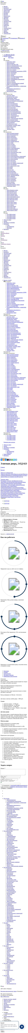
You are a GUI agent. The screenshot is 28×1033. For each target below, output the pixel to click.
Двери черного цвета (12, 210)
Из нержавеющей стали (13, 829)
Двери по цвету (5, 474)
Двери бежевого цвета (12, 190)
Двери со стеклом (11, 82)
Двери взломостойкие (12, 149)
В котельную (10, 872)
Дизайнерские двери (12, 124)
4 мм (8, 974)
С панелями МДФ (11, 812)
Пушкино (6, 24)
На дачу (9, 877)
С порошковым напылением (14, 801)
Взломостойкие (10, 893)
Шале (8, 958)
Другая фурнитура (11, 983)
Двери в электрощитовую (13, 148)
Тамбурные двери (11, 186)
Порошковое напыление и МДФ (15, 808)
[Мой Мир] (6, 460)
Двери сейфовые (11, 176)
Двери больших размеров (13, 99)
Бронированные (11, 890)
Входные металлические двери (8, 991)
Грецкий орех (10, 940)
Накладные (9, 844)
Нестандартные (10, 859)
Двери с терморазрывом (13, 115)
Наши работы (7, 454)
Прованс (9, 959)
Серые (8, 927)
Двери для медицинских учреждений (16, 156)
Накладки (9, 981)
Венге (8, 933)
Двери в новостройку (12, 138)
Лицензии (9, 228)
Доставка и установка (9, 222)
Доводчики (9, 978)
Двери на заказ (7, 219)
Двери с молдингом (12, 114)
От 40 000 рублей (11, 218)
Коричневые (10, 928)
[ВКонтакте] (1, 460)
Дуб (8, 943)
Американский (10, 955)
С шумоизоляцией (11, 891)
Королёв (6, 14)
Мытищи (6, 18)
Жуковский (6, 12)
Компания (6, 224)
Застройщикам (10, 226)
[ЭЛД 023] (6, 501)
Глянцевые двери (11, 61)
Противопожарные (11, 871)
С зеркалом (9, 813)
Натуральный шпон (12, 816)
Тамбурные (9, 868)
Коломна (6, 13)
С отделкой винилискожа (13, 809)
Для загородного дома (12, 881)
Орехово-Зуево (7, 21)
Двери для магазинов (12, 155)
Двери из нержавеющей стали (14, 65)
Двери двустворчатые (12, 103)
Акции (5, 221)
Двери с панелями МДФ (13, 78)
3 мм (8, 972)
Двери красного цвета (12, 198)
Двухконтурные (11, 848)
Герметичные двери (12, 98)
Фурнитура (20, 476)
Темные (9, 931)
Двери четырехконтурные (13, 121)
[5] (8, 506)
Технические (10, 887)
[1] (1, 506)
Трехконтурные (10, 845)
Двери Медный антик (12, 199)
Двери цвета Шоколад (12, 209)
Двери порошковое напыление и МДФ (16, 71)
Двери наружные (11, 171)
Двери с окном (10, 75)
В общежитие (10, 905)
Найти (2, 1031)
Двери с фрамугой (11, 117)
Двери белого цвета (12, 192)
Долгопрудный (7, 9)
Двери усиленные (11, 179)
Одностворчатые (11, 837)
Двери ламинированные (13, 67)
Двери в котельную (11, 137)
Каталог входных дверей (10, 999)
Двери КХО (10, 168)
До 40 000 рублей (11, 217)
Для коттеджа (10, 882)
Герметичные (10, 852)
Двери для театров (11, 161)
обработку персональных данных (18, 786)
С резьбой (9, 823)
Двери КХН (10, 167)
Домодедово (7, 10)
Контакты (6, 229)
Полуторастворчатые (12, 840)
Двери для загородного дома (14, 152)
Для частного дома (11, 879)
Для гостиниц (10, 906)
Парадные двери (11, 183)
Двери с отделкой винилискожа (15, 76)
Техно (8, 952)
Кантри (8, 954)
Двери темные (10, 205)
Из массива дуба (11, 810)
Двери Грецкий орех (12, 194)
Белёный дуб (10, 939)
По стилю (11, 474)
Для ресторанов (11, 910)
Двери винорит (10, 63)
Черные (8, 925)
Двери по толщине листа (10, 476)
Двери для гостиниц (12, 151)
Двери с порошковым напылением (15, 79)
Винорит (9, 818)
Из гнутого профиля (12, 851)
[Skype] (14, 460)
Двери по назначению (13, 475)
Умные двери (10, 128)
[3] (5, 506)
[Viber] (10, 460)
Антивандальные (11, 875)
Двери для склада (11, 160)
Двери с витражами (12, 72)
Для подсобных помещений (14, 909)
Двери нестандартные (12, 109)
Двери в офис (10, 142)
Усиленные (9, 894)
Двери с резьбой (11, 80)
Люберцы (6, 17)
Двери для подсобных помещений (15, 157)
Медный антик (10, 941)
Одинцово (6, 20)
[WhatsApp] (12, 460)
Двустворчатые (10, 839)
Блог (5, 1008)
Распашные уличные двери (13, 125)
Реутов (5, 26)
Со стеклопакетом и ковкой (14, 817)
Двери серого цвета (12, 202)
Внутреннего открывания (13, 850)
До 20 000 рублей (11, 215)
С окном (9, 827)
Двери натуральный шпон (13, 68)
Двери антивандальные (13, 133)
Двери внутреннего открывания (15, 101)
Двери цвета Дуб (11, 207)
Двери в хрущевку (11, 146)
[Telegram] (16, 460)
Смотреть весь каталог (9, 442)
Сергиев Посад (7, 28)
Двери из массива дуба (12, 64)
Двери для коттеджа (12, 153)
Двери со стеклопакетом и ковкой (15, 83)
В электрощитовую (11, 902)
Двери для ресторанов (12, 159)
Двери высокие (10, 102)
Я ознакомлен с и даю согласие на (14, 786)
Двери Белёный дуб (12, 191)
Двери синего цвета (12, 203)
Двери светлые (10, 201)
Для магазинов (10, 908)
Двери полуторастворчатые (14, 111)
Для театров (10, 914)
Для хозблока (10, 921)
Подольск (6, 22)
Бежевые (9, 937)
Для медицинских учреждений (14, 913)
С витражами (10, 821)
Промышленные (11, 886)
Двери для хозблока (12, 164)
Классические (10, 947)
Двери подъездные (11, 172)
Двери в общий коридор (13, 141)
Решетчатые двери (11, 126)
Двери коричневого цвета (13, 196)
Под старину (10, 828)
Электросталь (7, 33)
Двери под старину (11, 69)
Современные (10, 950)
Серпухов (6, 29)
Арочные (9, 833)
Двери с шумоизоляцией (13, 175)
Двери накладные (11, 107)
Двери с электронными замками (15, 118)
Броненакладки (10, 979)
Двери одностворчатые (12, 110)
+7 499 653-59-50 (5, 50)
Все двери (11, 57)
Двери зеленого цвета (12, 195)
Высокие (9, 860)
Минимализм (10, 962)
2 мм (8, 971)
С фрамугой (10, 841)
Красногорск (7, 16)
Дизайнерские (10, 843)
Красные (9, 936)
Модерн (9, 948)
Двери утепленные (11, 180)
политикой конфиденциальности (19, 785)
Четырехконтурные (11, 854)
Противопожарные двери (13, 184)
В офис (8, 895)
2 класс (8, 964)
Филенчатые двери (11, 91)
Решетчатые (10, 835)
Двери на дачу (10, 169)
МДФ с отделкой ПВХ (12, 84)
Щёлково (6, 32)
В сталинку (9, 900)
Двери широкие (11, 122)
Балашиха (6, 7)
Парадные (9, 870)
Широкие (9, 863)
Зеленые (9, 932)
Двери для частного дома (13, 165)
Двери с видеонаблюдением (14, 113)
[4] (6, 506)
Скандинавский (11, 960)
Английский (10, 956)
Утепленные (10, 874)
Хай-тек (9, 951)
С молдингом (10, 855)
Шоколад (9, 944)
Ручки (8, 982)
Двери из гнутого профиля (13, 106)
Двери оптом (7, 1001)
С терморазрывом (11, 836)
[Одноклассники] (3, 460)
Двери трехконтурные (12, 119)
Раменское (6, 25)
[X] (8, 460)
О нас (8, 225)
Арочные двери (11, 95)
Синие (8, 935)
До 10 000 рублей (11, 214)
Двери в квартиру (11, 136)
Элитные (9, 832)
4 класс (8, 967)
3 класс (8, 966)
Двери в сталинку (11, 145)
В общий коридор (11, 920)
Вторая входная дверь (12, 97)
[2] (3, 506)
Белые (8, 924)
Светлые (9, 929)
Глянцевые (9, 825)
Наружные (9, 878)
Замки (8, 977)
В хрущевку (10, 898)
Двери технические (12, 178)
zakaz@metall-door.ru (9, 1016)
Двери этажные (10, 182)
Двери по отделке (18, 474)
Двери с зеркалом (11, 74)
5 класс (8, 968)
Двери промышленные (12, 174)
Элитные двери (10, 129)
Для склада (9, 912)
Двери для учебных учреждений (15, 163)
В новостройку (10, 889)
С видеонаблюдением (12, 847)
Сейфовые (9, 904)
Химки (5, 30)
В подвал (9, 897)
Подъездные (10, 885)
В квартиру (9, 883)
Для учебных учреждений (13, 916)
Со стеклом (9, 820)
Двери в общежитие (12, 140)
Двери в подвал (11, 144)
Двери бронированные (12, 134)
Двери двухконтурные (12, 105)
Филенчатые (10, 824)
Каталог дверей (7, 280)
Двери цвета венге (11, 206)
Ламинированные (11, 800)
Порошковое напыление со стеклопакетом (13, 89)
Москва (5, 6)
